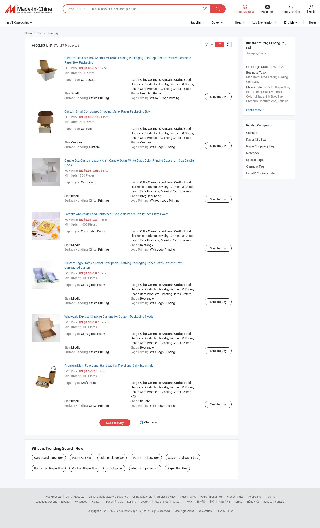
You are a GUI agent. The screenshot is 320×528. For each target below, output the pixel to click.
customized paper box (183, 457)
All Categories (19, 22)
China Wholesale (142, 496)
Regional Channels (211, 496)
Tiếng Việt (253, 501)
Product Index (235, 496)
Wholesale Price (166, 496)
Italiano (131, 501)
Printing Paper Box (84, 468)
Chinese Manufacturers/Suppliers (108, 496)
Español (65, 501)
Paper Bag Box (177, 468)
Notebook (252, 153)
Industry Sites (188, 496)
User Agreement (184, 511)
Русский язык (114, 501)
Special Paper (255, 160)
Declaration (205, 511)
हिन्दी (211, 501)
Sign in (311, 11)
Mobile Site (254, 496)
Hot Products (53, 496)
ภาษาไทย (224, 501)
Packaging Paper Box (48, 468)
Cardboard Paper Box (48, 457)
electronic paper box (145, 468)
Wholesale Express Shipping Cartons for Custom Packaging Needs (108, 316)
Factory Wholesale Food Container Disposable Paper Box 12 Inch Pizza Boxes (116, 214)
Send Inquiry (218, 96)
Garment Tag (255, 166)
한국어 (188, 501)
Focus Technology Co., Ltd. (132, 511)
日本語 (201, 501)
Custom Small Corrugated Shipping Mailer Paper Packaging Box (107, 111)
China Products (75, 496)
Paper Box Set (81, 457)
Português (81, 501)
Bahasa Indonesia (274, 501)
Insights (270, 496)
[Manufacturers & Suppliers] (28, 8)
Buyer (216, 22)
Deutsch (145, 501)
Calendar (252, 133)
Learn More (256, 110)
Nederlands (161, 501)
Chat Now (151, 422)
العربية (176, 501)
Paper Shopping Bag (260, 146)
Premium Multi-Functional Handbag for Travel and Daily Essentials (108, 365)
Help (238, 22)
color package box (112, 457)
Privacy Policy (224, 511)
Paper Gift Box (256, 139)
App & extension (262, 22)
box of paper (114, 468)
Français (96, 501)
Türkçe (238, 501)
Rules (313, 22)
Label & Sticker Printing (261, 173)
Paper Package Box (146, 457)
